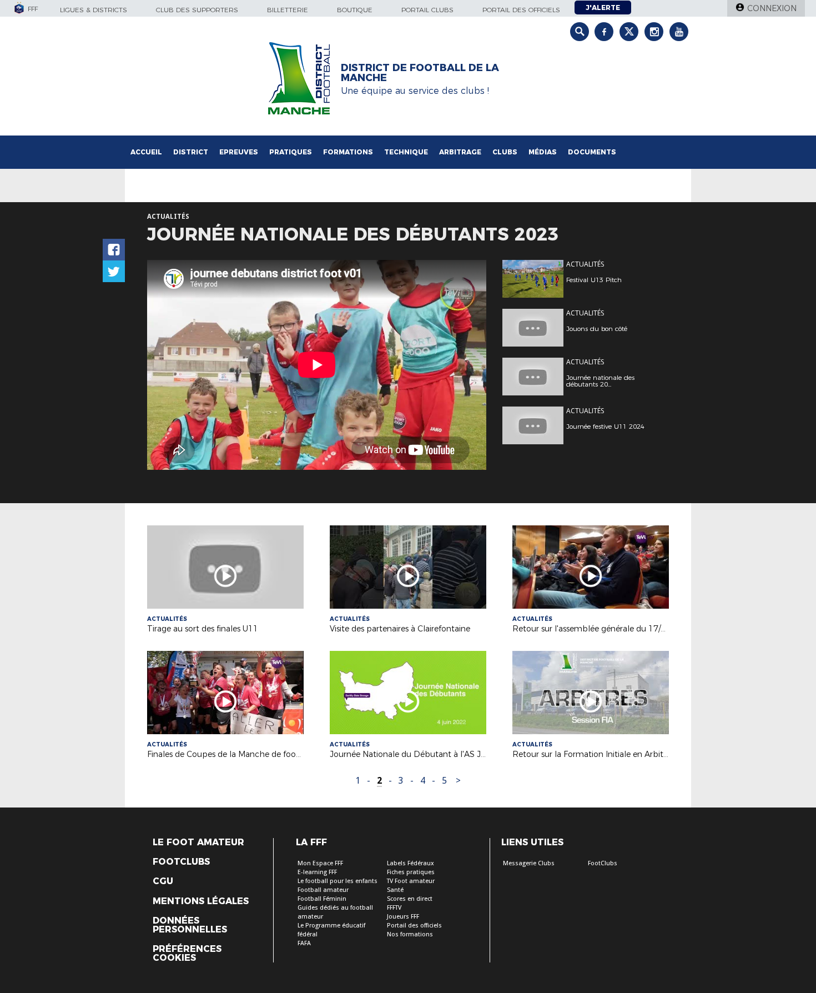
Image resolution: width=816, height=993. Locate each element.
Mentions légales (201, 901)
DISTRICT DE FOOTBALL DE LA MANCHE (420, 73)
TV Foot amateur (411, 881)
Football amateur (323, 890)
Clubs (504, 152)
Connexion (772, 8)
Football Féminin (322, 898)
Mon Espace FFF (320, 863)
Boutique (354, 10)
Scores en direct (409, 898)
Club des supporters (197, 10)
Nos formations (410, 934)
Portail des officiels (521, 10)
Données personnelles (190, 925)
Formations (348, 152)
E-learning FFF (317, 872)
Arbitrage (460, 152)
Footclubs (181, 861)
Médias (542, 152)
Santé (395, 890)
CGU (163, 881)
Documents (592, 152)
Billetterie (287, 10)
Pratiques (290, 152)
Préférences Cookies (187, 953)
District (190, 152)
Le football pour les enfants (337, 881)
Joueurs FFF (403, 916)
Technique (406, 152)
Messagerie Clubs (529, 863)
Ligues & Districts (93, 10)
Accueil (146, 152)
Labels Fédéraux (410, 863)
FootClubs (602, 863)
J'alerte (603, 7)
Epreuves (238, 152)
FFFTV (394, 907)
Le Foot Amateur (198, 842)
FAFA (304, 943)
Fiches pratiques (411, 872)
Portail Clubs (427, 10)
